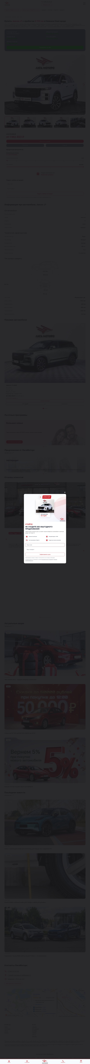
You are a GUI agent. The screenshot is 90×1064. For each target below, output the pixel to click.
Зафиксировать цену (45, 554)
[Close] (65, 492)
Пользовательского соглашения (47, 559)
